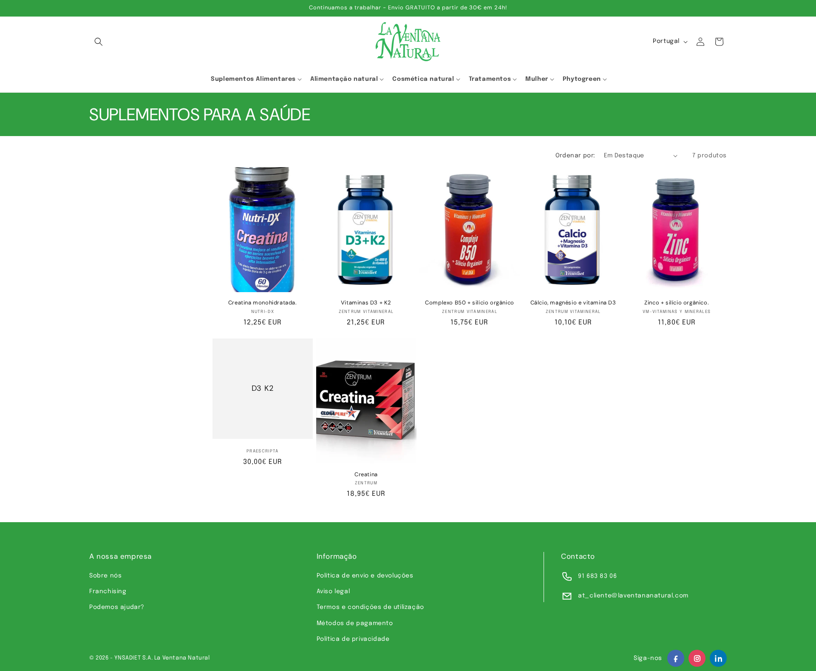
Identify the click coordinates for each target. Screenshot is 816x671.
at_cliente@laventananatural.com (633, 596)
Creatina (366, 474)
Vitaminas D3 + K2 (366, 302)
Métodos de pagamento (355, 623)
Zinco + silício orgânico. (676, 302)
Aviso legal (333, 591)
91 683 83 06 (597, 576)
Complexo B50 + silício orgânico (469, 302)
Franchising (108, 591)
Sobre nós (105, 576)
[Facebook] (675, 658)
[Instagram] (697, 658)
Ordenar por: (575, 156)
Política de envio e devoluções (365, 576)
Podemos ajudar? (116, 607)
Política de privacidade (353, 639)
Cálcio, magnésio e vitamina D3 (573, 302)
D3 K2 (263, 388)
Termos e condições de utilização (370, 607)
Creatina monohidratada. (262, 302)
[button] (98, 41)
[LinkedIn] (718, 658)
